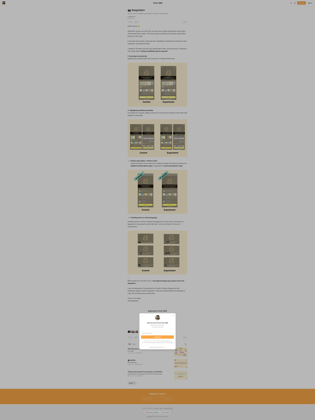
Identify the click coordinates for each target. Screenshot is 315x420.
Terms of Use (165, 341)
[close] (173, 315)
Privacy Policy (170, 342)
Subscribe (157, 337)
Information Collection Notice (157, 342)
